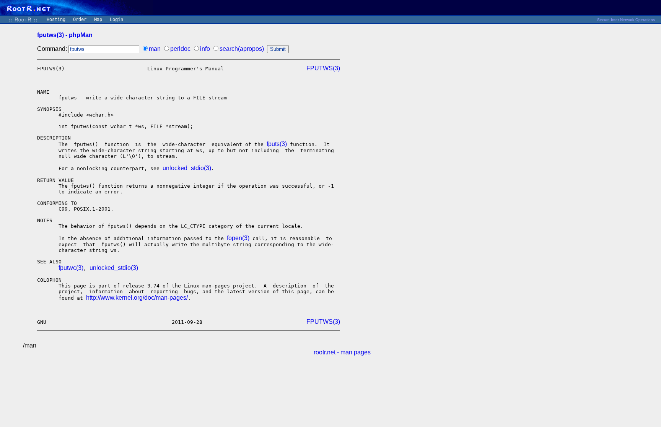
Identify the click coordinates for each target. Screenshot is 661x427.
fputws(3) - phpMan (65, 35)
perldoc (180, 48)
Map (98, 19)
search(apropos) (242, 48)
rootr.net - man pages (342, 352)
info (205, 48)
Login (116, 19)
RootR (22, 20)
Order (79, 19)
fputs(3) (277, 144)
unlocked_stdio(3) (187, 168)
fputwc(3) (71, 268)
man (155, 48)
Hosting (56, 19)
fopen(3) (238, 238)
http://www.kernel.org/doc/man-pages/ (137, 297)
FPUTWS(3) (323, 68)
